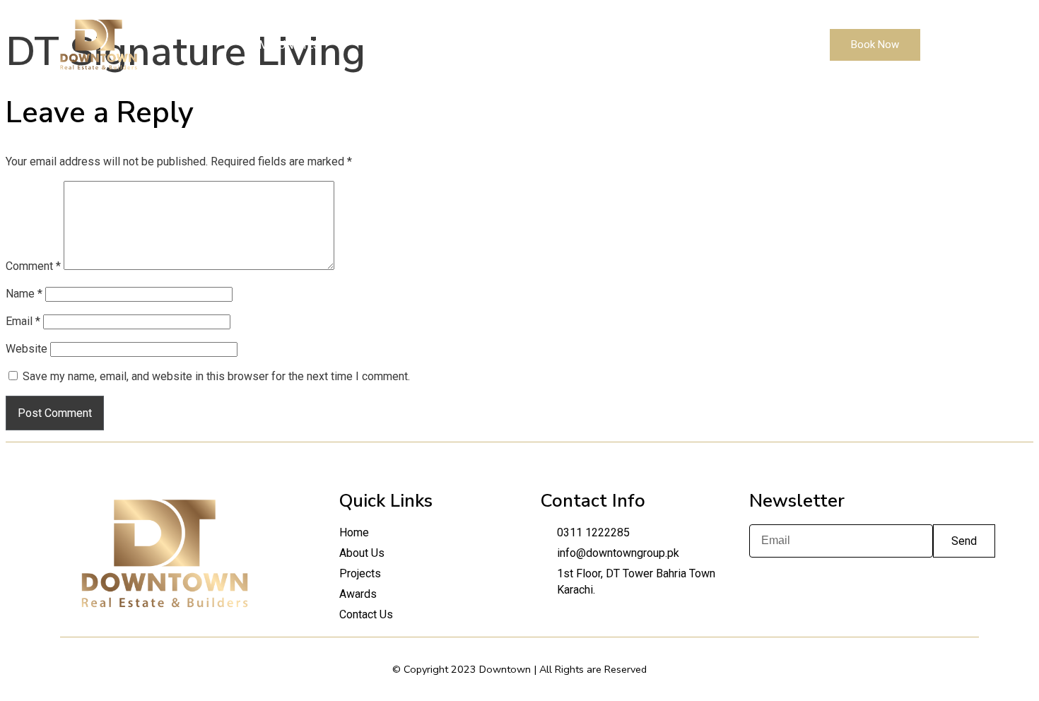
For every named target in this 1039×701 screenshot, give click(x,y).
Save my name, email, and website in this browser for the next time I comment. (216, 376)
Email (23, 321)
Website (26, 348)
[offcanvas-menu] (940, 45)
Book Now (875, 44)
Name (24, 293)
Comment (33, 266)
